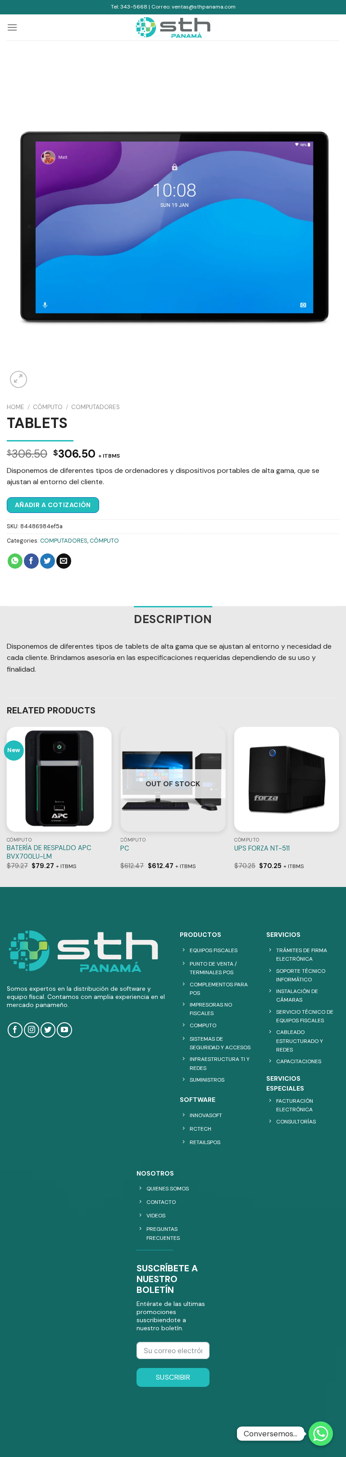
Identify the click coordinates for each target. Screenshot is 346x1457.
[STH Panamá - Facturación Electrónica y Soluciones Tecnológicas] (173, 27)
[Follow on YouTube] (64, 1029)
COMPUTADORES (95, 407)
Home (15, 407)
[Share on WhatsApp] (15, 561)
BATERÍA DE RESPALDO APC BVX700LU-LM (49, 852)
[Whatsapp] (321, 1433)
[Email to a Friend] (63, 561)
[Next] (339, 806)
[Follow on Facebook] (15, 1029)
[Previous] (7, 806)
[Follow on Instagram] (31, 1029)
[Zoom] (18, 379)
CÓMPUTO (48, 407)
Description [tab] (173, 619)
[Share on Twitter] (47, 561)
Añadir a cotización (53, 505)
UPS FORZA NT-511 (262, 848)
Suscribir (173, 1377)
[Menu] (12, 27)
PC (124, 848)
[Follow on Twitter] (48, 1029)
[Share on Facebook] (31, 561)
